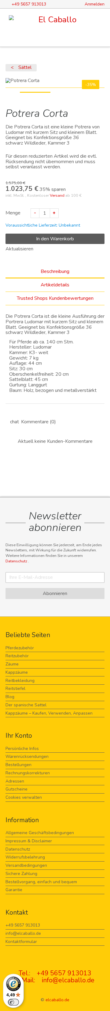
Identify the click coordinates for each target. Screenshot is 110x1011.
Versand (57, 195)
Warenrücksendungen (27, 756)
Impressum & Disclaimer (29, 841)
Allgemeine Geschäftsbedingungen (40, 833)
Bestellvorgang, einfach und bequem (41, 882)
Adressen (15, 781)
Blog (10, 697)
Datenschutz (17, 561)
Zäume (12, 664)
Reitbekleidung (20, 680)
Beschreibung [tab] (55, 271)
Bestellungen (18, 765)
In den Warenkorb (55, 238)
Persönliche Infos (22, 748)
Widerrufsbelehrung (25, 857)
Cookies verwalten (24, 797)
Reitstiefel (15, 688)
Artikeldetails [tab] (55, 284)
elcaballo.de (57, 1000)
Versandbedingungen (26, 865)
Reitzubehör (17, 656)
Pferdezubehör (20, 648)
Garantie (14, 890)
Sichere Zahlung (21, 874)
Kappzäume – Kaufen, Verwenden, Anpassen (49, 713)
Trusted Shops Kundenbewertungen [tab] (55, 298)
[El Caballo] (55, 20)
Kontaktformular (21, 942)
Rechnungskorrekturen (28, 773)
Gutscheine (17, 789)
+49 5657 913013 (23, 925)
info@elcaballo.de (23, 933)
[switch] (13, 1002)
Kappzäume (17, 672)
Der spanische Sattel (26, 705)
